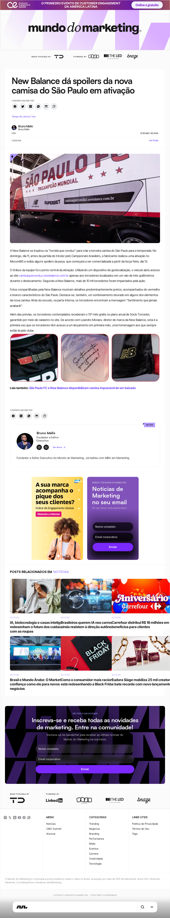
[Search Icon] (142, 907)
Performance (96, 838)
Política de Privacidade (145, 823)
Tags (135, 833)
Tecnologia (95, 863)
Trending (94, 823)
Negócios (94, 828)
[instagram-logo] (5, 818)
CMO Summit (54, 828)
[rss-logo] (24, 818)
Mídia (92, 843)
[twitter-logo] (10, 818)
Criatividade (96, 858)
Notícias (51, 823)
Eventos (93, 848)
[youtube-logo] (19, 818)
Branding (94, 833)
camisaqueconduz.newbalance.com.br (44, 275)
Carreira (93, 853)
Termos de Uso (140, 828)
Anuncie (50, 833)
